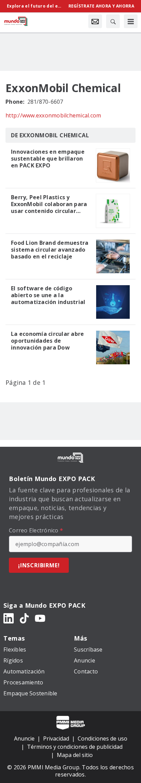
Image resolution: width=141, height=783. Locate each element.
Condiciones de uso (102, 738)
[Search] (113, 21)
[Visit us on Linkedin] (8, 617)
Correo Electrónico (36, 530)
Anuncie (24, 738)
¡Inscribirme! (39, 565)
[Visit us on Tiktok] (24, 617)
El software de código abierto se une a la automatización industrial (48, 295)
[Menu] (131, 21)
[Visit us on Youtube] (40, 617)
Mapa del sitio (75, 755)
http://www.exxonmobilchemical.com (53, 115)
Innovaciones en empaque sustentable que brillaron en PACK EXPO (48, 158)
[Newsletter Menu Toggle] (95, 21)
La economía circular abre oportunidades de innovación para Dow (47, 340)
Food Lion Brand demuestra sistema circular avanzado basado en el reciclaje (49, 249)
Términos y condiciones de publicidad (75, 746)
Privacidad (56, 738)
